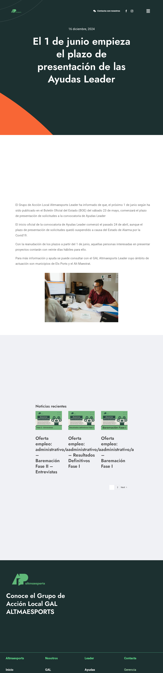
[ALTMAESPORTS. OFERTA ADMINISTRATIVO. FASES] (48, 412)
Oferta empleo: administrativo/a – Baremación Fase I (117, 452)
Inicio (9, 670)
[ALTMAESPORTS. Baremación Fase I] (81, 412)
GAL (48, 670)
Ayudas (90, 670)
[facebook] (126, 11)
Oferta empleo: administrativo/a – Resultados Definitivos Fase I (84, 452)
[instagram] (132, 11)
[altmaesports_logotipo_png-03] (16, 9)
